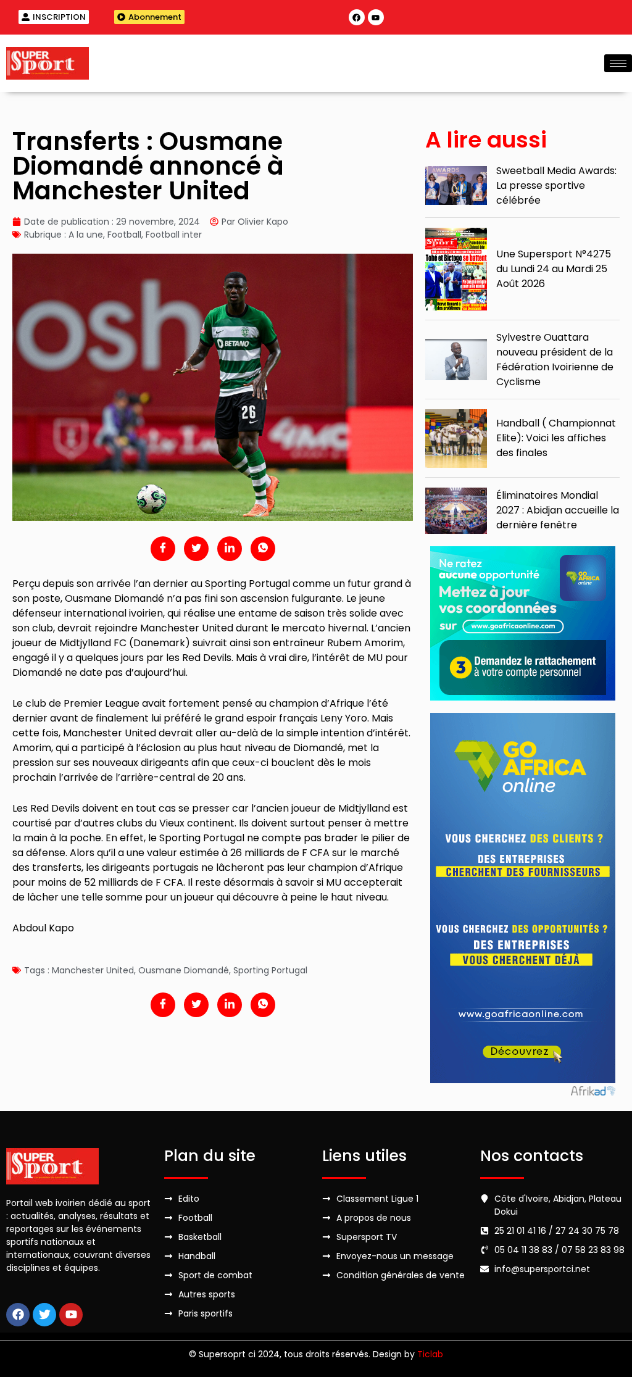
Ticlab (430, 1354)
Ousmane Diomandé (183, 970)
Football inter (174, 234)
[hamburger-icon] (618, 63)
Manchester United (93, 970)
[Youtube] (376, 17)
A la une (86, 234)
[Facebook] (357, 17)
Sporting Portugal (270, 970)
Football (124, 234)
